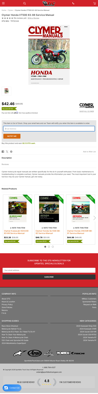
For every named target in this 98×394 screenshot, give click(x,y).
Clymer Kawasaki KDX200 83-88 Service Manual (16, 232)
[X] (7, 151)
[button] (12, 387)
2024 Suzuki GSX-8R (88, 332)
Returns (5, 310)
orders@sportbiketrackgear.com (49, 372)
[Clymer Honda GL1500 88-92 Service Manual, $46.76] (49, 209)
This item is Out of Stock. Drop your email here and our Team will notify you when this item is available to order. (46, 123)
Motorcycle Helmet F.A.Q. (12, 329)
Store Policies (7, 307)
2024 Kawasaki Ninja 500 (86, 326)
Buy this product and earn (18, 143)
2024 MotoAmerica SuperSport (14, 343)
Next (94, 217)
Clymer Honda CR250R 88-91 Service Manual (80, 232)
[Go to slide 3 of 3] (53, 247)
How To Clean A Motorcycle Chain (15, 337)
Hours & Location (8, 302)
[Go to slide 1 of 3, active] (45, 247)
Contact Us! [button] (14, 388)
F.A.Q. (4, 313)
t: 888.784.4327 (49, 367)
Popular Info (89, 294)
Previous (3, 217)
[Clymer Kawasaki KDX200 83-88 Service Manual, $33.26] (17, 209)
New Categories (88, 321)
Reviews (5, 164)
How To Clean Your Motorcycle (14, 335)
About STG (6, 299)
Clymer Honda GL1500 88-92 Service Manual (48, 232)
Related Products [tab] (9, 189)
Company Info (9, 294)
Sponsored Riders (89, 302)
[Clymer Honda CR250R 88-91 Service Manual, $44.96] (81, 209)
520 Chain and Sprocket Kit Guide (15, 340)
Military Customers (89, 299)
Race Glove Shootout (10, 326)
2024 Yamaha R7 (89, 337)
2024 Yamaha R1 (89, 340)
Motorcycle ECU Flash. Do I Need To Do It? (18, 332)
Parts (94, 307)
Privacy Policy (7, 304)
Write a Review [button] (33, 18)
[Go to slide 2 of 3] (49, 247)
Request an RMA (89, 304)
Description (7, 158)
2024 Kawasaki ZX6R (88, 329)
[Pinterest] (11, 151)
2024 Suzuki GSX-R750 (87, 335)
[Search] (24, 3)
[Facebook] (3, 151)
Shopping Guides (10, 321)
